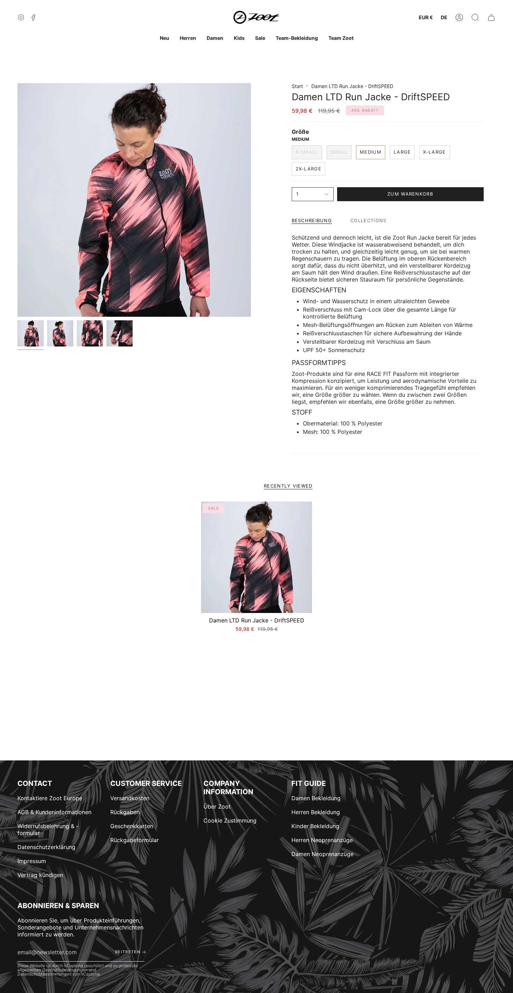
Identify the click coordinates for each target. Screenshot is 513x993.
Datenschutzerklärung (46, 847)
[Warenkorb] (491, 17)
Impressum (31, 860)
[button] (475, 17)
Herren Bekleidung (315, 812)
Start (297, 86)
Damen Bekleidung (316, 798)
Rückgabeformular (134, 840)
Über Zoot (217, 806)
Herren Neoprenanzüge (322, 840)
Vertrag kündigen (40, 874)
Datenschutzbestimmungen (44, 974)
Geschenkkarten (131, 826)
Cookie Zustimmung (229, 820)
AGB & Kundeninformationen (54, 812)
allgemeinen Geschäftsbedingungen (52, 969)
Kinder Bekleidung (315, 826)
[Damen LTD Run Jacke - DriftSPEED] (256, 557)
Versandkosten (129, 798)
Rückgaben (125, 812)
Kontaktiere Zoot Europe (49, 798)
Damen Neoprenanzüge (322, 853)
